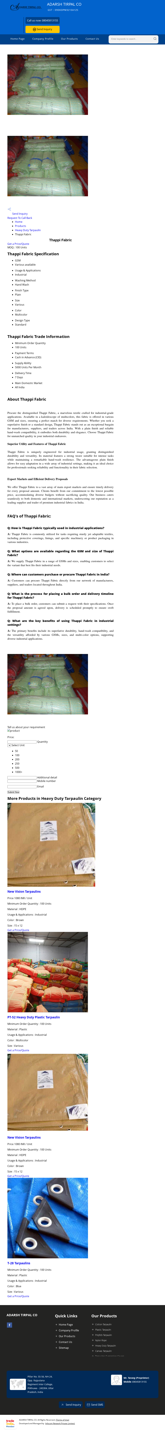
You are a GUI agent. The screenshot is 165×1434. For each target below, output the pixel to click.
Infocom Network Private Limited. (60, 1423)
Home (18, 222)
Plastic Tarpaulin (103, 1329)
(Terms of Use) (62, 1420)
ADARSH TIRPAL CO (64, 6)
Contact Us (92, 38)
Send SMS (97, 1404)
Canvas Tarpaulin (103, 1350)
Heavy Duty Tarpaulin (28, 230)
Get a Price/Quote (18, 244)
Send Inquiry (44, 29)
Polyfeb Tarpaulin (103, 1334)
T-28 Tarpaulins (18, 1263)
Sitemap (64, 1348)
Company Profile (42, 38)
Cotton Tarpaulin (103, 1324)
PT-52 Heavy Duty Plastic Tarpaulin (33, 1017)
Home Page (17, 38)
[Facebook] (9, 1326)
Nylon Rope (101, 1340)
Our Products (69, 38)
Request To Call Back (19, 218)
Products (20, 226)
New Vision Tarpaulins (24, 891)
